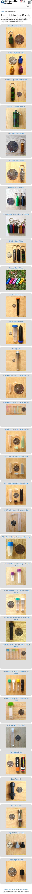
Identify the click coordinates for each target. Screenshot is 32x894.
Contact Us (7, 889)
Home (2, 11)
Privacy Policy (14, 889)
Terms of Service (23, 889)
